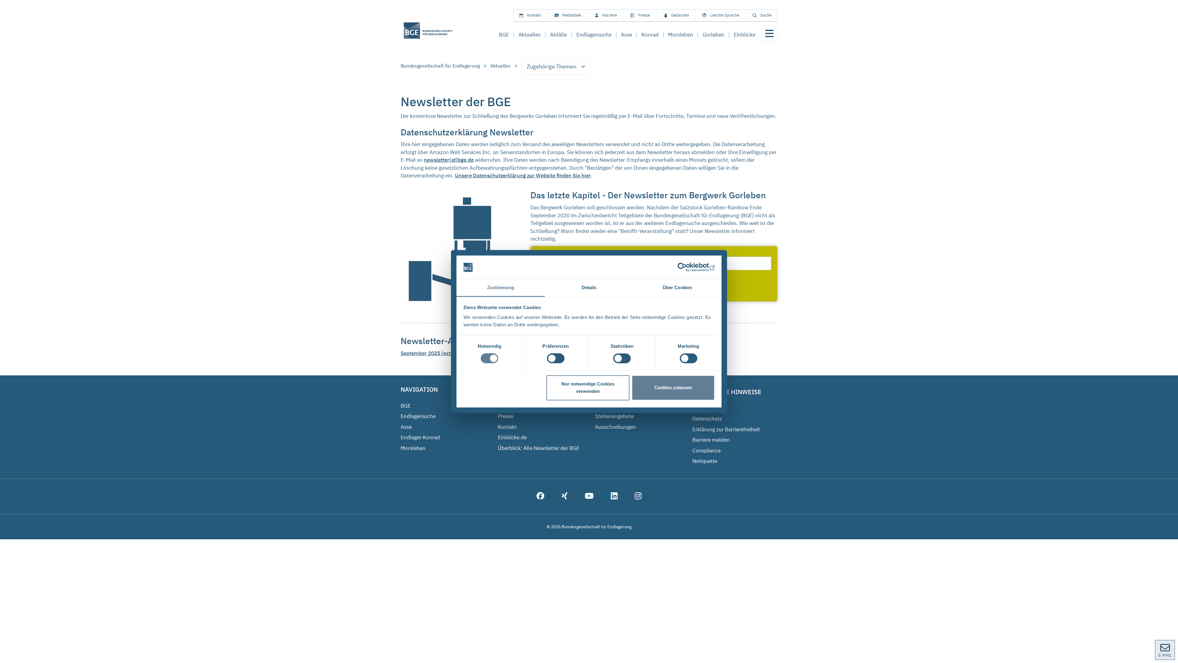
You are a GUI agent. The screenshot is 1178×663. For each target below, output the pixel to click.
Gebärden (680, 15)
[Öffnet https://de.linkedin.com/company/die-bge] (614, 496)
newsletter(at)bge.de (449, 160)
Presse (644, 15)
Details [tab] (589, 287)
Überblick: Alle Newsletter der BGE (538, 448)
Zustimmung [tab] (500, 287)
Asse (406, 427)
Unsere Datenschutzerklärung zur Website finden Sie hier (523, 175)
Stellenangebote (614, 416)
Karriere (609, 15)
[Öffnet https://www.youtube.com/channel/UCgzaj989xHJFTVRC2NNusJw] (589, 496)
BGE (406, 405)
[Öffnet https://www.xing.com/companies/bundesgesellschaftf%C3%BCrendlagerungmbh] (564, 496)
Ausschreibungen (615, 427)
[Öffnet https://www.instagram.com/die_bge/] (638, 496)
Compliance (706, 450)
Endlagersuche (418, 416)
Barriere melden (711, 439)
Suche (766, 15)
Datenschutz (707, 418)
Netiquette (704, 461)
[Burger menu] (769, 33)
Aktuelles (500, 66)
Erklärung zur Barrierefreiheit (726, 429)
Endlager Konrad (420, 437)
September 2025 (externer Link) (439, 353)
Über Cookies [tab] (677, 287)
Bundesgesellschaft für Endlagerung (440, 66)
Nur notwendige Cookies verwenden (587, 387)
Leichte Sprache (724, 15)
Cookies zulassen (673, 387)
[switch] (555, 358)
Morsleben (413, 448)
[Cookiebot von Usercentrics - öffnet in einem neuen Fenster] (688, 267)
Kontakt (534, 15)
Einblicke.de (512, 437)
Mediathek (571, 15)
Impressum (705, 408)
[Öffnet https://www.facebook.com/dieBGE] (540, 496)
